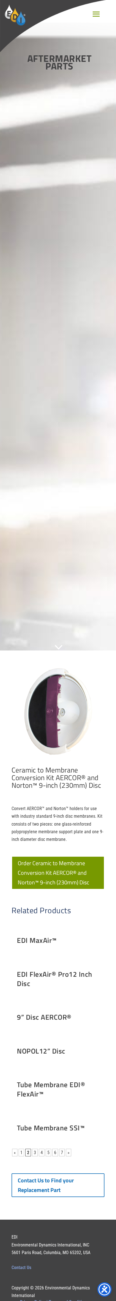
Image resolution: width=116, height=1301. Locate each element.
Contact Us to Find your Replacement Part (46, 1185)
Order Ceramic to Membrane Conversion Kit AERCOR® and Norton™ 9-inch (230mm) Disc (53, 873)
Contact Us (21, 1267)
